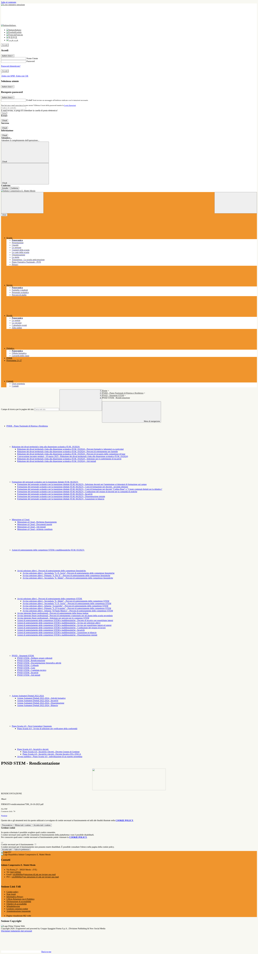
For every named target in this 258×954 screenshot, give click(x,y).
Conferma (14, 188)
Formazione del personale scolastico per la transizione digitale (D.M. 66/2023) (45, 482)
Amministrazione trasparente (18, 911)
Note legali (11, 894)
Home (104, 390)
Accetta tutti (42, 825)
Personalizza (7, 825)
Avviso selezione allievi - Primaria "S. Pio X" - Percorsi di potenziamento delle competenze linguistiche (66, 575)
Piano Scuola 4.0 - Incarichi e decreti (33, 749)
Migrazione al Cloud (21, 519)
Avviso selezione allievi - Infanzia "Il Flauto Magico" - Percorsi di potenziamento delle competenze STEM (68, 611)
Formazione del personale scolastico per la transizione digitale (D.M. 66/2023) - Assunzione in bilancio (60, 499)
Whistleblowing (13, 906)
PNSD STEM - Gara (26, 668)
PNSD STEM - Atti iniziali (28, 675)
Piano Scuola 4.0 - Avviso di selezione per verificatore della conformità (47, 728)
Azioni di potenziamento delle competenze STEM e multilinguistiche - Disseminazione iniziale (57, 635)
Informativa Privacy (14, 897)
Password (30, 61)
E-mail (29, 100)
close (4, 215)
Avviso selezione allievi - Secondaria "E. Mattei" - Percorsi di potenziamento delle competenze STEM (66, 601)
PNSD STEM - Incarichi (27, 672)
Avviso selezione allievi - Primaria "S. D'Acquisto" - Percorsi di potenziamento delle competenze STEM (67, 608)
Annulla (5, 188)
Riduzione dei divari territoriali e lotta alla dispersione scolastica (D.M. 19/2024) (46, 447)
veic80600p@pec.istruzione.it (35, 877)
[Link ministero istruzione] (13, 4)
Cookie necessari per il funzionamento (17, 844)
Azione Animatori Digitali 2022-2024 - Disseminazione (40, 703)
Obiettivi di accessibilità (16, 904)
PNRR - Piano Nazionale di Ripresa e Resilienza (122, 393)
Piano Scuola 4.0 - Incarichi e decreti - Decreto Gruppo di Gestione (51, 752)
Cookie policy (12, 892)
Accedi (5, 45)
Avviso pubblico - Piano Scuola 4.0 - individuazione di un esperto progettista (49, 756)
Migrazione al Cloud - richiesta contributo (35, 529)
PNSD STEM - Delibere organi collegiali (34, 658)
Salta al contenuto (8, 2)
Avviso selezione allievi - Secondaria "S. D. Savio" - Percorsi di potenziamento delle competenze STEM (67, 603)
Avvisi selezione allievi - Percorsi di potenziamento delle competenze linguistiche (51, 571)
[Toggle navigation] (22, 202)
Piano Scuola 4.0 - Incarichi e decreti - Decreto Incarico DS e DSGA (52, 754)
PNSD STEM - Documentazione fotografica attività (39, 663)
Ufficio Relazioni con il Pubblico (20, 899)
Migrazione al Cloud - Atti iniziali (31, 527)
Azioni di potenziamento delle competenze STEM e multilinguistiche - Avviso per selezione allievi (58, 623)
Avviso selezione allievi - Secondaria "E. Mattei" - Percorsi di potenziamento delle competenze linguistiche (68, 578)
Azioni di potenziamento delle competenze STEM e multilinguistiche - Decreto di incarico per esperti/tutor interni (65, 620)
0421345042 (15, 872)
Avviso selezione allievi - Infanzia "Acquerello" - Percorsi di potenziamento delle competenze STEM (65, 606)
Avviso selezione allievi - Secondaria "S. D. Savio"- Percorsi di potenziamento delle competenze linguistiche (68, 573)
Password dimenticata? (10, 66)
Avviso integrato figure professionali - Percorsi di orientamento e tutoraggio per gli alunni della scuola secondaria (65, 615)
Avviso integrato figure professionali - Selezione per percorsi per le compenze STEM (53, 618)
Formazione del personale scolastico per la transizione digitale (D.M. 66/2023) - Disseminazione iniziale (61, 496)
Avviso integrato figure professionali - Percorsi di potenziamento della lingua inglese (52, 613)
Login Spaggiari (70, 105)
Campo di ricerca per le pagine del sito (17, 409)
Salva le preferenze (21, 850)
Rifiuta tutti (23, 825)
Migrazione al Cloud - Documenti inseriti (34, 524)
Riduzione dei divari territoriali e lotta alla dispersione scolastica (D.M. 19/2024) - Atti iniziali (56, 461)
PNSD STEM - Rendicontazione (31, 660)
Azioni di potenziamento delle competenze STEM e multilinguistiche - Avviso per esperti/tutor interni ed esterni (64, 625)
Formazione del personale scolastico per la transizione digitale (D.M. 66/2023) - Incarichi (54, 494)
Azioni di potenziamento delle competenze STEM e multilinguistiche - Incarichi (51, 630)
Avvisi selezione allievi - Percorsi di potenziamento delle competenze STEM (49, 598)
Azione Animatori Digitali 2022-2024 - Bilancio (37, 705)
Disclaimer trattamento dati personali (16, 931)
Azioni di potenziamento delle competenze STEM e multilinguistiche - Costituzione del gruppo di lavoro (61, 628)
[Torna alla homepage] (129, 191)
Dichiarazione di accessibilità (18, 901)
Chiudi (4, 121)
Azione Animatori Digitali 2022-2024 (28, 696)
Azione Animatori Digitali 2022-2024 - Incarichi (37, 700)
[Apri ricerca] (235, 202)
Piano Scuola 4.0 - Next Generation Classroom (32, 726)
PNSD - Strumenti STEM (113, 395)
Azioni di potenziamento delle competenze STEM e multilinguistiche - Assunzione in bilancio (56, 632)
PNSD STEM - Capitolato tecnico (31, 670)
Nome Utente (32, 58)
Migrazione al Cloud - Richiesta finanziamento (37, 522)
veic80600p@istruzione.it (34, 874)
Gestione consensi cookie (17, 909)
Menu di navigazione (151, 421)
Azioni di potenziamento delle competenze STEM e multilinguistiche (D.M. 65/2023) (48, 550)
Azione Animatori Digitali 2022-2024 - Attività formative (41, 698)
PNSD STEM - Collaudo (28, 665)
